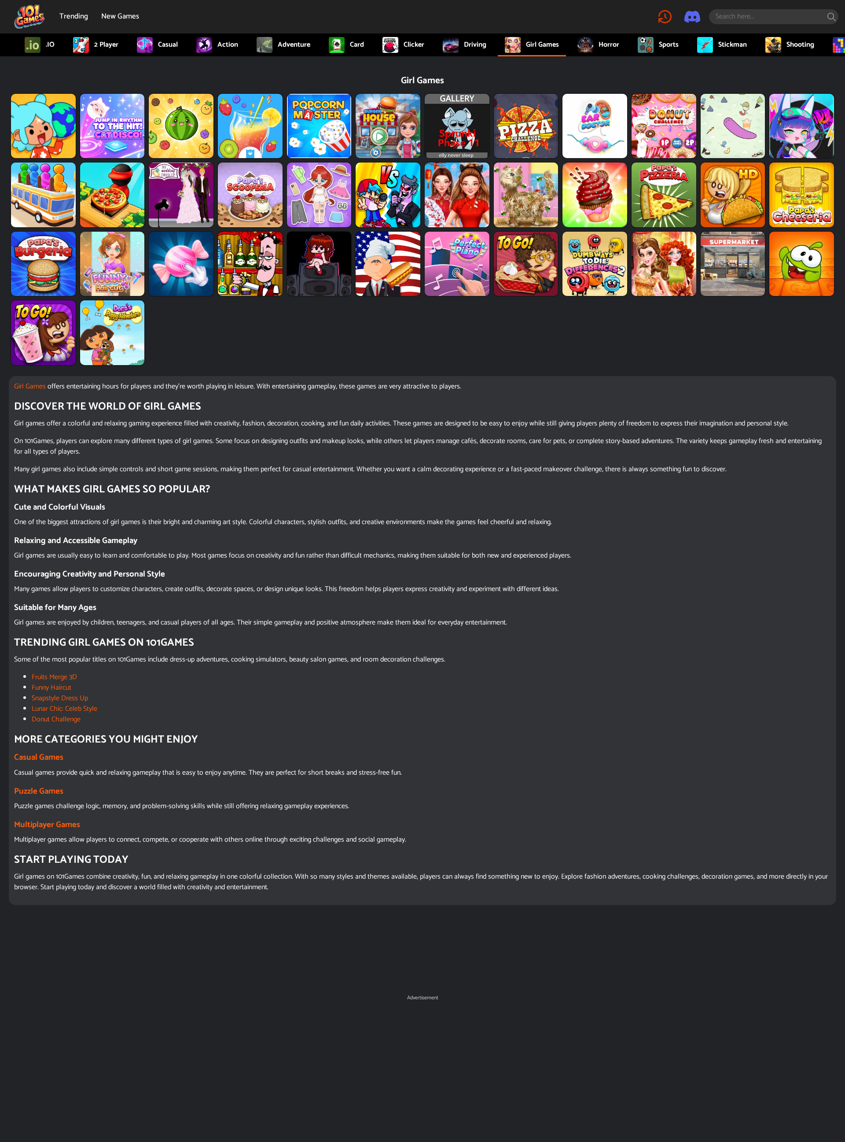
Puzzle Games (38, 791)
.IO (50, 45)
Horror (609, 45)
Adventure (294, 45)
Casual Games (38, 757)
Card (357, 45)
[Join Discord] (692, 17)
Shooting (800, 45)
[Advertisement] (422, 1065)
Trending (73, 16)
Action (227, 45)
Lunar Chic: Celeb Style (64, 709)
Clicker (414, 45)
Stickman (732, 45)
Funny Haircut (51, 688)
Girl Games (542, 45)
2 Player (106, 45)
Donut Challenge (56, 719)
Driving (475, 45)
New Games (120, 16)
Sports (669, 45)
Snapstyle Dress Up (60, 698)
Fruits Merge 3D (54, 677)
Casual (168, 45)
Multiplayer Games (47, 825)
